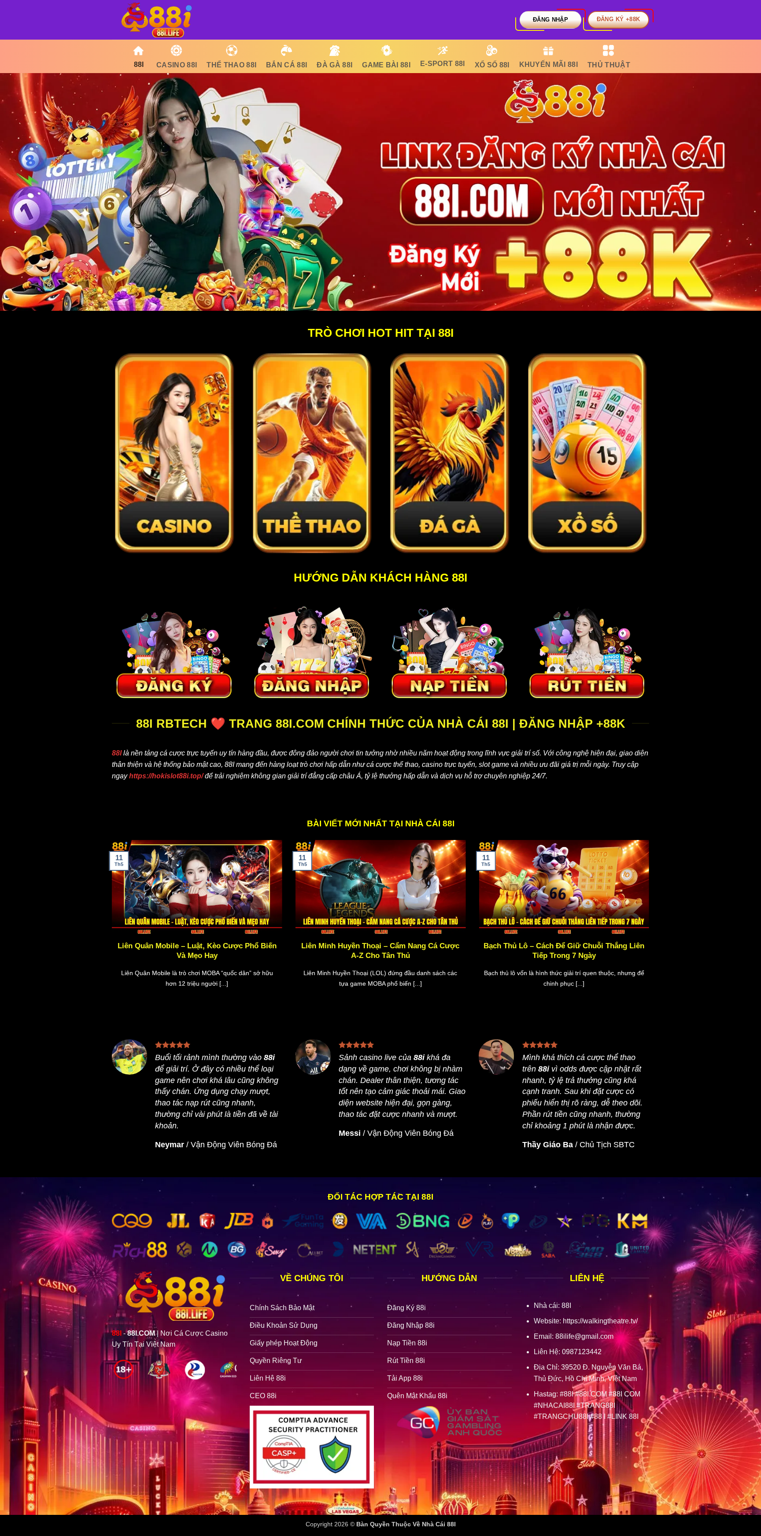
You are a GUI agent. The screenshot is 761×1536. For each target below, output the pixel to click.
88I (117, 753)
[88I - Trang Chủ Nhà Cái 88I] (156, 19)
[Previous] (110, 925)
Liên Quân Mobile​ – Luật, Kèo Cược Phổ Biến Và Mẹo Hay (197, 951)
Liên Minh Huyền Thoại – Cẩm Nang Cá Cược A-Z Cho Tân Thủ (380, 951)
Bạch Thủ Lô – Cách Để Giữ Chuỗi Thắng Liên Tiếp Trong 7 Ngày (564, 951)
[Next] (651, 925)
